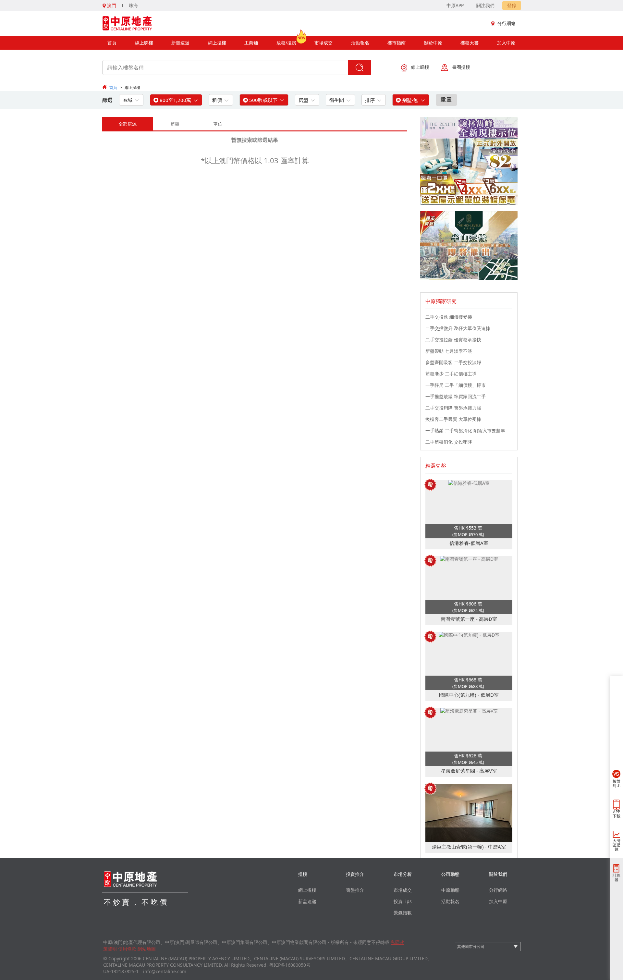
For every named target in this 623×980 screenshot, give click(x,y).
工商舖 (251, 43)
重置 (446, 99)
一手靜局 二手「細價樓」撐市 (455, 385)
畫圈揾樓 (461, 67)
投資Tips (403, 901)
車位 (217, 124)
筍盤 (174, 124)
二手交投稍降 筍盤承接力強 (453, 408)
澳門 (111, 5)
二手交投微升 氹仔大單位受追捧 (457, 328)
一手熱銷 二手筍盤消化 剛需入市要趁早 (465, 430)
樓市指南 (396, 43)
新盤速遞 (180, 43)
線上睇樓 (144, 43)
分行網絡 (506, 23)
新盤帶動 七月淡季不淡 (448, 351)
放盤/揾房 (286, 43)
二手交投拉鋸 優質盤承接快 (453, 340)
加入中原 (506, 43)
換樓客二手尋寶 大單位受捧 (453, 419)
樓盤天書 (469, 43)
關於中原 (433, 43)
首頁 (111, 43)
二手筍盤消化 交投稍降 (448, 442)
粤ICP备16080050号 (290, 965)
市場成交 (323, 43)
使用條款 (127, 949)
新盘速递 (307, 901)
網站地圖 (147, 949)
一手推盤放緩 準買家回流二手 (455, 396)
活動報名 (360, 43)
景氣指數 (403, 913)
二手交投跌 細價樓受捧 (448, 317)
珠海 (133, 5)
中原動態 (450, 890)
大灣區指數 (616, 845)
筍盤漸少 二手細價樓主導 (451, 374)
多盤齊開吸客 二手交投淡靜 (453, 362)
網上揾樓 (217, 43)
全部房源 (127, 124)
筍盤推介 (355, 890)
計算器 (616, 877)
